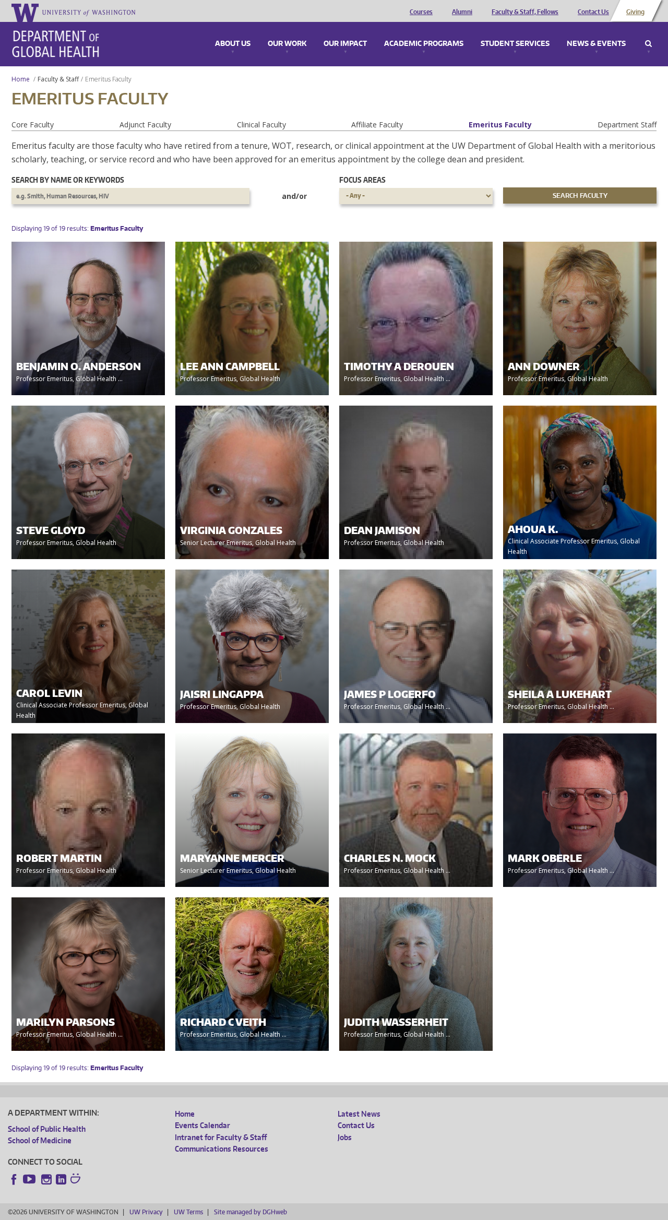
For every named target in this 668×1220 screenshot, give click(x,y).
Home (20, 79)
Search (648, 44)
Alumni (462, 12)
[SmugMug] (76, 1180)
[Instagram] (46, 1179)
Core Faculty (32, 124)
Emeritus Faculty (500, 124)
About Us (232, 44)
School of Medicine (39, 1140)
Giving (635, 12)
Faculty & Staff (58, 79)
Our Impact (345, 44)
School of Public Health (47, 1128)
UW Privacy (146, 1212)
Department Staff (627, 124)
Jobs (345, 1137)
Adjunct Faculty (145, 124)
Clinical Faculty (261, 124)
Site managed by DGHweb (250, 1212)
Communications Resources (221, 1148)
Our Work (287, 44)
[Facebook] (14, 1179)
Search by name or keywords (67, 179)
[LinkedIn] (61, 1179)
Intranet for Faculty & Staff (221, 1137)
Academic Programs (423, 44)
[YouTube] (30, 1179)
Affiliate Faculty (377, 124)
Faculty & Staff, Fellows (525, 12)
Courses (421, 12)
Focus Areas (362, 179)
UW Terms (188, 1212)
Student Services (515, 44)
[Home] (55, 43)
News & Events (596, 44)
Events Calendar (202, 1125)
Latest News (359, 1113)
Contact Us (593, 12)
